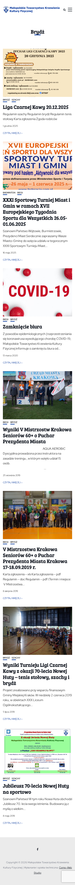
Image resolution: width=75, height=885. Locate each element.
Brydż (6, 100)
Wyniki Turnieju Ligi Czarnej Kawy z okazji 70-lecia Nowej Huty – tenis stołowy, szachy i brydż (36, 673)
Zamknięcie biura (22, 326)
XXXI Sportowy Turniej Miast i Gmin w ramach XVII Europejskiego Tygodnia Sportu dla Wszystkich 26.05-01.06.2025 (36, 211)
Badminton (9, 193)
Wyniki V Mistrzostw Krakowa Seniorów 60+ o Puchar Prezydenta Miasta (37, 435)
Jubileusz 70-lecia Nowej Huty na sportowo (36, 788)
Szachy (16, 100)
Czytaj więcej (12, 133)
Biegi (20, 193)
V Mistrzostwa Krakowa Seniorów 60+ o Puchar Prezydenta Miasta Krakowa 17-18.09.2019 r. (35, 558)
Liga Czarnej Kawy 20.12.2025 (35, 106)
